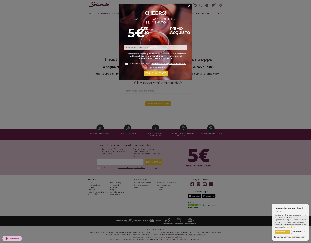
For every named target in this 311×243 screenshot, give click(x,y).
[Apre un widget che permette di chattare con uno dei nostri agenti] (12, 239)
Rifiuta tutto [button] (299, 232)
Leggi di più (290, 227)
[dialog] (290, 222)
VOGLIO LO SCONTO (155, 73)
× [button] (306, 206)
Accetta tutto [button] (282, 232)
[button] (290, 237)
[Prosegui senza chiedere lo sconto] (189, 6)
